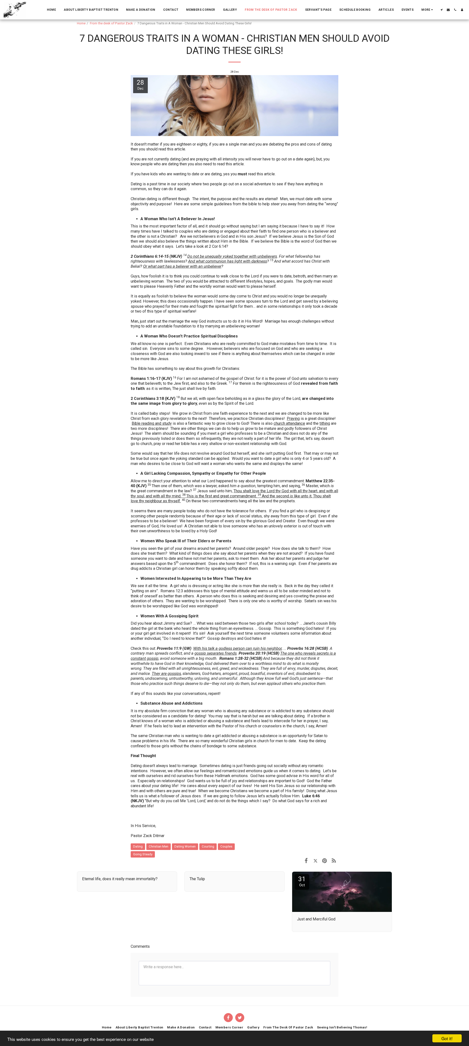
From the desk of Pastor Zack (111, 23)
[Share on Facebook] (306, 860)
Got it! (447, 1038)
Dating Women (185, 846)
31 (302, 881)
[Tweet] (315, 860)
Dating (138, 846)
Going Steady (142, 854)
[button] (441, 9)
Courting (208, 846)
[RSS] (333, 860)
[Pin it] (324, 860)
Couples (226, 846)
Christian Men (158, 846)
